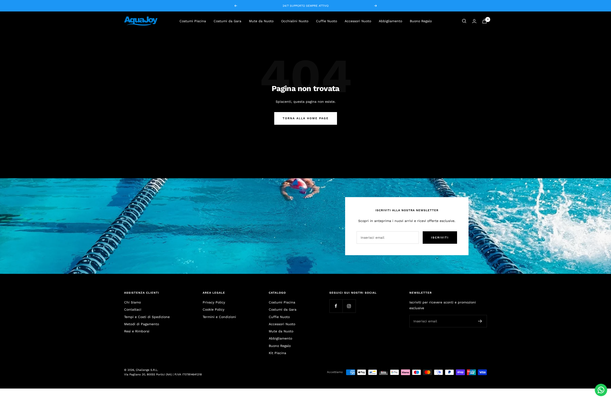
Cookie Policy (213, 309)
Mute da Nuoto (261, 21)
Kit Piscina (277, 353)
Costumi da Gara (227, 21)
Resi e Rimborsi (136, 331)
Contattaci (132, 309)
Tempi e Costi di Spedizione (147, 317)
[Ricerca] (464, 21)
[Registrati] (480, 321)
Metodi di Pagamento (141, 324)
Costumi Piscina (192, 21)
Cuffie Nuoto (326, 21)
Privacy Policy (214, 302)
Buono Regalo (421, 21)
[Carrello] (484, 21)
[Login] (474, 21)
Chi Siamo (132, 302)
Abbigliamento (390, 21)
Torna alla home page (306, 118)
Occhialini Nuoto (294, 21)
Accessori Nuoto (358, 21)
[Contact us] (601, 390)
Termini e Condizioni (219, 317)
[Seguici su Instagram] (349, 306)
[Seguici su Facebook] (335, 306)
